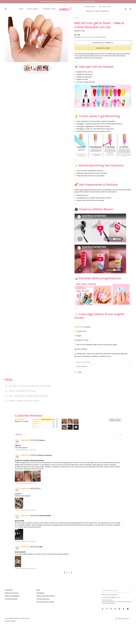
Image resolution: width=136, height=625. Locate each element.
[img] (25, 440)
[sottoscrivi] (130, 590)
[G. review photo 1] (19, 503)
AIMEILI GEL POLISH (14, 618)
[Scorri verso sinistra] (22, 68)
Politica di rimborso (12, 593)
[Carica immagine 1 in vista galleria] (27, 68)
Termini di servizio (11, 599)
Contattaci (9, 590)
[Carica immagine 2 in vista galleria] (33, 68)
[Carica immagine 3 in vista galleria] (39, 68)
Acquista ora (103, 48)
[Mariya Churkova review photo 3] (36, 476)
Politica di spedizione (12, 596)
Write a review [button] (115, 420)
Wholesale (40, 593)
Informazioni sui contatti (45, 602)
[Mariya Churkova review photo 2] (28, 476)
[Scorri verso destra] (51, 68)
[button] (5, 9)
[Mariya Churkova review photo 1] (19, 476)
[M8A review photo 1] (18, 561)
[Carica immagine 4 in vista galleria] (45, 68)
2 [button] (66, 573)
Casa (76, 18)
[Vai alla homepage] (65, 8)
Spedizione (77, 37)
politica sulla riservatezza (46, 596)
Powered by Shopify (10, 621)
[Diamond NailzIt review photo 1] (19, 534)
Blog (38, 590)
